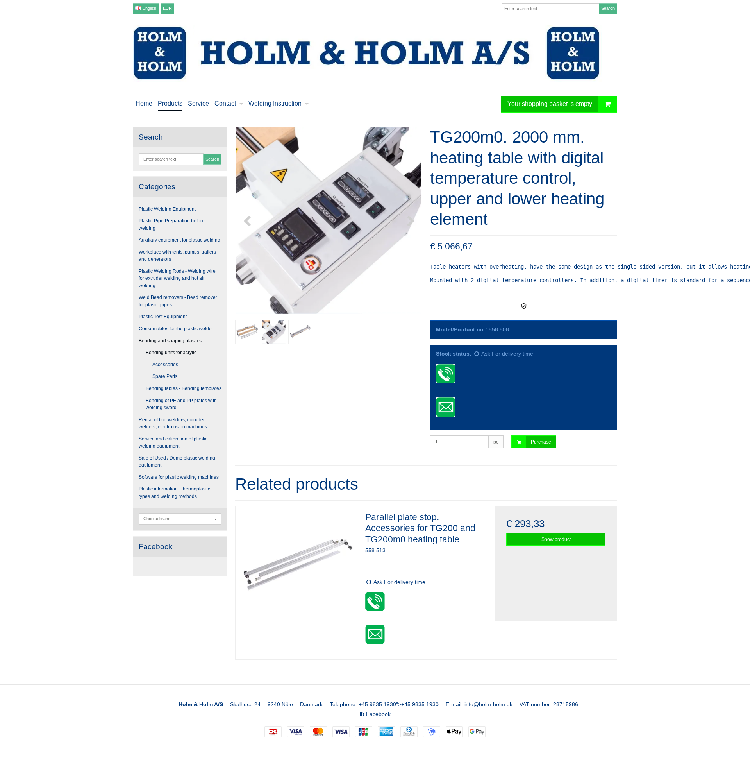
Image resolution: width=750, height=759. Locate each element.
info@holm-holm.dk (488, 704)
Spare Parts (164, 376)
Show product (556, 539)
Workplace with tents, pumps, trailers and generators (177, 255)
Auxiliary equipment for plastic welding (179, 240)
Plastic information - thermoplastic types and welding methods (174, 492)
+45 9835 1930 (377, 704)
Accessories (165, 364)
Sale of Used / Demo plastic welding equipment (177, 461)
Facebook (377, 714)
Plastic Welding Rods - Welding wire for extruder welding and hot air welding (177, 278)
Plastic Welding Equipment (167, 209)
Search (608, 8)
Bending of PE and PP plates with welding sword (181, 404)
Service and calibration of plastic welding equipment (173, 442)
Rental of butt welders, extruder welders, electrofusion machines (173, 423)
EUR (167, 8)
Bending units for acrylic (171, 352)
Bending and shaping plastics (170, 341)
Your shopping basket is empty (549, 103)
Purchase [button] (541, 442)
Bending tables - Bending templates (183, 388)
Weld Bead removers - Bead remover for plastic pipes (178, 301)
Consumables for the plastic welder (176, 328)
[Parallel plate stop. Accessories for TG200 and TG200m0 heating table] (296, 567)
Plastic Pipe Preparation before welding (172, 224)
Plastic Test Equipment (163, 316)
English (148, 8)
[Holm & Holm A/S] (375, 53)
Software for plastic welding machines (179, 477)
